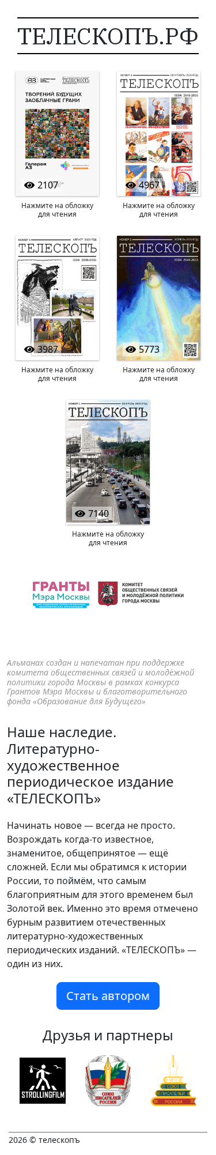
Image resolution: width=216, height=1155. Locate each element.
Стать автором (108, 995)
